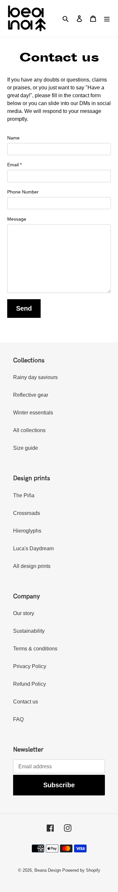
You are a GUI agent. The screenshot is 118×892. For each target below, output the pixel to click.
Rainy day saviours (35, 377)
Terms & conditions (35, 648)
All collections (29, 430)
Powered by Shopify (81, 870)
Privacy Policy (29, 666)
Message (16, 219)
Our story (23, 613)
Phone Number (23, 191)
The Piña (23, 495)
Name (13, 137)
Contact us (25, 701)
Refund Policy (29, 684)
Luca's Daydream (33, 548)
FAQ (18, 719)
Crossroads (26, 513)
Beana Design (47, 870)
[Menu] (107, 18)
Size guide (25, 448)
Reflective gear (30, 395)
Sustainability (29, 631)
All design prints (31, 566)
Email (14, 164)
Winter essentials (33, 412)
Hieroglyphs (27, 531)
